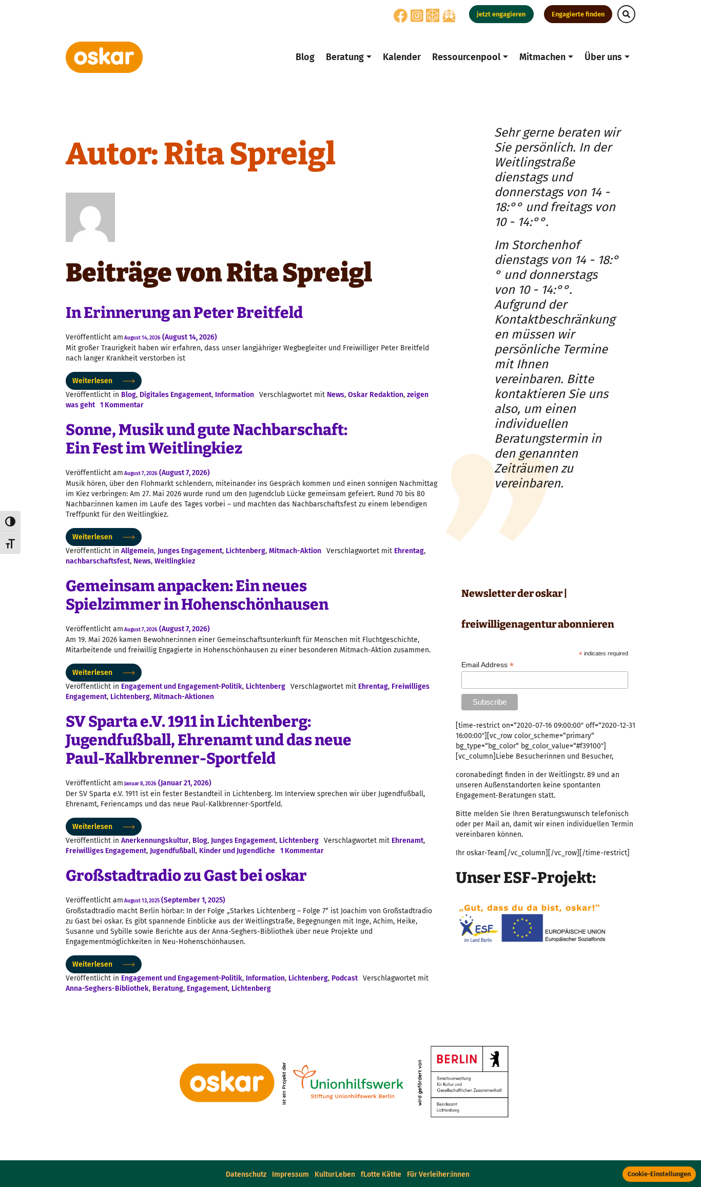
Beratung (345, 57)
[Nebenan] (432, 15)
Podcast (345, 978)
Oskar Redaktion (375, 394)
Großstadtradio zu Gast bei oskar (186, 875)
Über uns (603, 57)
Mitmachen (542, 57)
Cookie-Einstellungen (659, 1174)
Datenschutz (246, 1174)
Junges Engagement (190, 551)
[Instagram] (417, 18)
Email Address (487, 665)
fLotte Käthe (381, 1174)
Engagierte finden (578, 14)
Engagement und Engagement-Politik (181, 686)
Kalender (402, 57)
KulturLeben (335, 1174)
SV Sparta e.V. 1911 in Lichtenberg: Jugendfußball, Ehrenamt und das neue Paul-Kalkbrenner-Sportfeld (209, 740)
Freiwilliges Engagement (106, 850)
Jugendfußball (173, 850)
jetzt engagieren (501, 14)
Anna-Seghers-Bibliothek (107, 988)
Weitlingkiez (174, 561)
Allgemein (137, 551)
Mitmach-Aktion (295, 551)
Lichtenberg (245, 551)
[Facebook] (401, 18)
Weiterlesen (92, 380)
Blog (305, 57)
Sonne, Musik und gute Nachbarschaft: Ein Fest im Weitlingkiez (206, 439)
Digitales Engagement (175, 394)
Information (234, 394)
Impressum (290, 1174)
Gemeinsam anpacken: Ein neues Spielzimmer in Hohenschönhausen (197, 595)
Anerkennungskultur (155, 840)
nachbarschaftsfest (98, 561)
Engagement (207, 988)
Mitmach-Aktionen (183, 696)
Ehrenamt (407, 840)
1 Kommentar (122, 405)
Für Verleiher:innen (438, 1174)
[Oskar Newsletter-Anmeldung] (449, 15)
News (335, 394)
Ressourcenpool (466, 57)
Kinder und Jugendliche (237, 850)
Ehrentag (409, 551)
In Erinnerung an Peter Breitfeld (184, 313)
